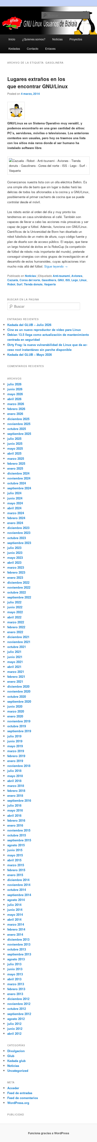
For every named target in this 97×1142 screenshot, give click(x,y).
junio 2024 (14, 498)
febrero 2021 (16, 676)
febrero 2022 (16, 627)
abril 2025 (14, 453)
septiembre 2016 (19, 800)
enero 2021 (15, 681)
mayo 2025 (15, 448)
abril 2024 (14, 508)
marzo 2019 (15, 751)
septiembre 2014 (19, 895)
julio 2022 (14, 602)
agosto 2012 (16, 1018)
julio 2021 (14, 651)
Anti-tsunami (61, 276)
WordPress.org (18, 1102)
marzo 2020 (15, 711)
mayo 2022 (15, 612)
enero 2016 (15, 825)
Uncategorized (17, 1070)
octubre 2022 (16, 592)
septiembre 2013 (19, 954)
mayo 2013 (15, 974)
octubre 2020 (16, 696)
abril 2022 (14, 617)
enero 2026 (15, 413)
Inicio (11, 39)
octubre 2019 (16, 726)
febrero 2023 (16, 572)
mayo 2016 (15, 810)
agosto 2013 (16, 959)
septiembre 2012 (19, 1014)
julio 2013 (14, 964)
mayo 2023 (15, 557)
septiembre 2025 (19, 433)
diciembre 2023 (18, 527)
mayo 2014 (15, 914)
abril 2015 (14, 860)
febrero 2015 (16, 870)
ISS (67, 280)
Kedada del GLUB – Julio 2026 (29, 324)
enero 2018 (15, 795)
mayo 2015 (15, 855)
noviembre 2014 (18, 884)
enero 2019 (15, 761)
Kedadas (14, 48)
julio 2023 (14, 547)
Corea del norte (30, 280)
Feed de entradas (19, 1093)
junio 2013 (14, 969)
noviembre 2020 (18, 691)
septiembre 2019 (19, 731)
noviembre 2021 (18, 642)
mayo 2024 (15, 503)
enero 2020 (15, 716)
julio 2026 (14, 384)
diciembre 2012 (18, 998)
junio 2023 (14, 552)
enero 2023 (15, 577)
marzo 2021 (15, 671)
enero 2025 (15, 468)
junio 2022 (14, 607)
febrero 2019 (16, 756)
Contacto (32, 48)
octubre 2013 (16, 949)
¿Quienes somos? (33, 39)
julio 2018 (14, 770)
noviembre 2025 (18, 424)
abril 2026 (14, 399)
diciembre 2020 (18, 686)
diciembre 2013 (18, 939)
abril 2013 (14, 979)
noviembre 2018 (18, 765)
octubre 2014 (16, 889)
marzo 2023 (15, 567)
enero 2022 (15, 632)
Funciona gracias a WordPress (48, 1133)
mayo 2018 (15, 776)
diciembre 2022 (18, 582)
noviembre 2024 (18, 478)
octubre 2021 (16, 646)
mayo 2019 (15, 746)
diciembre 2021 (18, 637)
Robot (11, 284)
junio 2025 (14, 443)
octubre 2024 (16, 483)
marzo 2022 (15, 622)
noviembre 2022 (18, 587)
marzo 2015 (15, 865)
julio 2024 (14, 493)
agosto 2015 (16, 845)
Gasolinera (49, 280)
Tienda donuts (33, 284)
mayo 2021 (15, 661)
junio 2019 (14, 741)
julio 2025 (14, 438)
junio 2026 (14, 389)
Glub (10, 1056)
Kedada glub (16, 1060)
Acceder (13, 1088)
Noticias (57, 39)
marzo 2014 (15, 924)
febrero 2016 (16, 820)
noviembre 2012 (18, 1003)
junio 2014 (14, 909)
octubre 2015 (16, 835)
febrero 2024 (16, 518)
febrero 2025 (16, 463)
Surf (19, 284)
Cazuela (12, 280)
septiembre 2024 (19, 488)
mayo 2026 (15, 394)
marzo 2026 (15, 404)
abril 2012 (14, 1033)
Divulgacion (16, 1051)
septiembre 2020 (19, 701)
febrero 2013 (16, 989)
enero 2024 (15, 523)
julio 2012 (14, 1023)
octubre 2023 (16, 538)
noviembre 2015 (18, 830)
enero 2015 (15, 875)
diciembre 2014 (18, 880)
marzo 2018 (15, 785)
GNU (61, 280)
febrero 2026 (16, 408)
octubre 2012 (16, 1008)
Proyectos (75, 39)
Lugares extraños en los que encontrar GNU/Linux (37, 82)
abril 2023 (14, 562)
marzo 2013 (15, 984)
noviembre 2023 (18, 532)
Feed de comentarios (22, 1098)
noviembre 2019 (18, 721)
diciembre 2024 (18, 473)
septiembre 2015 (19, 840)
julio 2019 (14, 736)
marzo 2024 (15, 513)
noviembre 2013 (18, 944)
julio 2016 (14, 805)
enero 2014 (15, 934)
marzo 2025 (15, 458)
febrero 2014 (16, 929)
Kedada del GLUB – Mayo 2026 (29, 354)
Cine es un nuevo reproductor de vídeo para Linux (44, 329)
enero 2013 (15, 994)
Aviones (76, 276)
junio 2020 (14, 706)
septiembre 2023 (19, 542)
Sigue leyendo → (55, 266)
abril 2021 (14, 666)
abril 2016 (14, 815)
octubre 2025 (16, 428)
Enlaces (50, 48)
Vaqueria (50, 284)
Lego (74, 280)
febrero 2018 (16, 790)
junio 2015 (14, 850)
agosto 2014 (16, 899)
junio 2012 (14, 1028)
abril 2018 (14, 780)
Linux (83, 280)
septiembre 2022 (19, 597)
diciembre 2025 (18, 419)
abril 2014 (14, 919)
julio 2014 (14, 904)
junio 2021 (14, 657)
